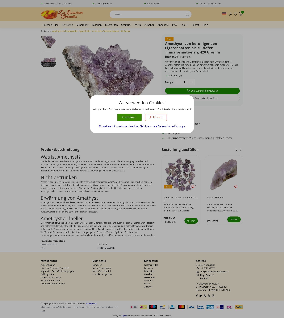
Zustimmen (129, 117)
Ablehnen (156, 117)
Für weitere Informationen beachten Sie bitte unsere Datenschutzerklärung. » (142, 126)
